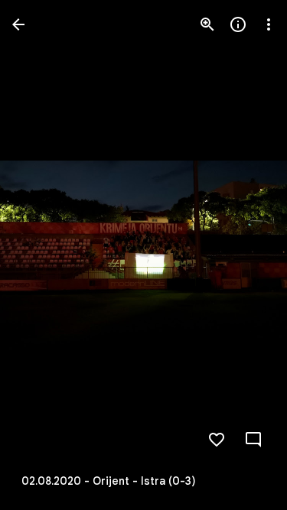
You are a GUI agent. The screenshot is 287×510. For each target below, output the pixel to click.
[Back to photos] (18, 24)
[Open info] (238, 24)
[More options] (268, 24)
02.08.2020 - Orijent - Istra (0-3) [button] (108, 481)
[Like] (216, 439)
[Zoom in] (207, 24)
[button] (42, 255)
